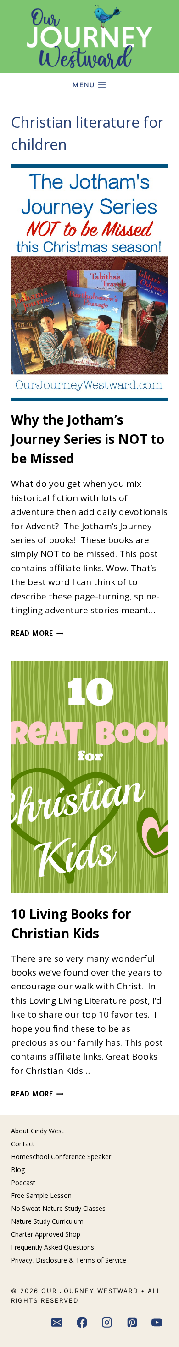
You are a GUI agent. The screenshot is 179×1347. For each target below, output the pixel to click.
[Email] (57, 1322)
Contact (22, 1143)
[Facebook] (82, 1322)
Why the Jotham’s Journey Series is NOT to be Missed (87, 439)
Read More (37, 633)
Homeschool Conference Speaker (61, 1156)
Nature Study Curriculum (47, 1221)
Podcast (23, 1182)
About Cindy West (37, 1130)
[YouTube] (157, 1322)
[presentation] (89, 282)
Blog (18, 1169)
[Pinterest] (132, 1322)
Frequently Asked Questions (52, 1247)
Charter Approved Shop (45, 1234)
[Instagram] (107, 1322)
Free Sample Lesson (41, 1195)
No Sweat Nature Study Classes (58, 1208)
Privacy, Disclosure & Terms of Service (68, 1260)
